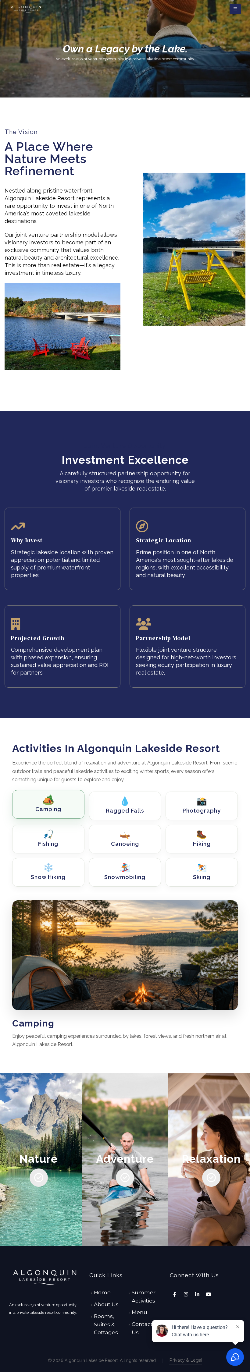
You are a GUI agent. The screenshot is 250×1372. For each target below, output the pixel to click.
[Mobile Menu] (235, 9)
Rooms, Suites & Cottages (106, 1324)
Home (102, 1292)
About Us (106, 1304)
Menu (139, 1312)
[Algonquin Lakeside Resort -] (26, 9)
